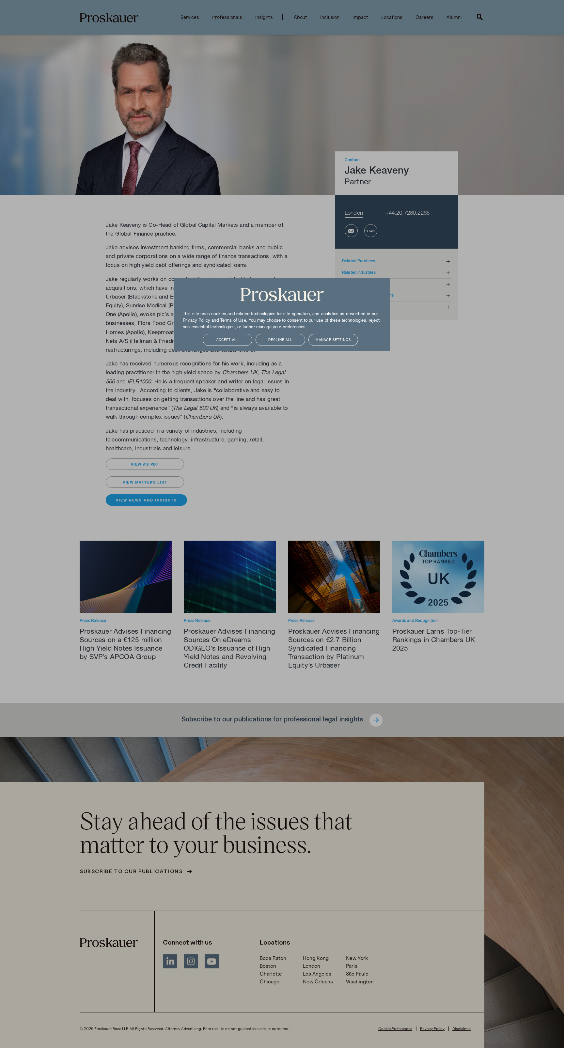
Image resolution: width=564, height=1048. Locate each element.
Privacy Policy (196, 321)
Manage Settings (333, 340)
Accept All (227, 340)
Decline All (280, 340)
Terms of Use (233, 321)
